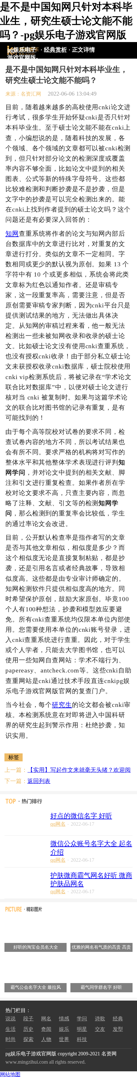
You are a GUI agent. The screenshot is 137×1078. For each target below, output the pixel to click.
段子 (28, 1018)
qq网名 (58, 824)
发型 (118, 1029)
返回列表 (38, 781)
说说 (10, 1018)
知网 (12, 233)
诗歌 (100, 1018)
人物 (46, 1039)
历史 (28, 1029)
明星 (82, 1029)
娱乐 (64, 1029)
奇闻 (46, 1029)
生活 (10, 1029)
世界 (64, 1039)
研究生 (62, 704)
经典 (118, 1018)
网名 (46, 1018)
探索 (28, 1039)
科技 (82, 1039)
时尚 (10, 1039)
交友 (100, 1029)
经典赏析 (55, 50)
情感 (64, 1018)
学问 (82, 1018)
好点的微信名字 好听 (81, 815)
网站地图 (10, 1074)
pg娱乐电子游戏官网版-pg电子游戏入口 (22, 51)
